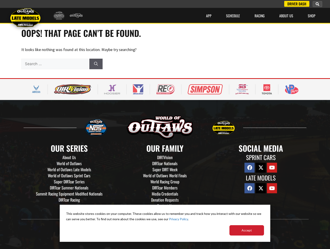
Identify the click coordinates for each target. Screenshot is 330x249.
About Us (286, 15)
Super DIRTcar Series (69, 182)
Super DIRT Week (165, 169)
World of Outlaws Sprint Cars (69, 175)
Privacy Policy (178, 219)
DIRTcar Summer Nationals (69, 188)
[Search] (96, 64)
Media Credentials (165, 194)
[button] (317, 4)
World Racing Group (164, 182)
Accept (247, 230)
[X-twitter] (261, 168)
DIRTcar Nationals (165, 163)
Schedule (233, 15)
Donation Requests (165, 200)
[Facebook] (249, 168)
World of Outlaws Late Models (69, 169)
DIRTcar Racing (69, 200)
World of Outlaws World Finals (165, 175)
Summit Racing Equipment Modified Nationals (69, 194)
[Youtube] (272, 168)
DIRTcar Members (165, 188)
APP (208, 15)
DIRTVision (165, 157)
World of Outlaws (69, 163)
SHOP (311, 15)
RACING (260, 15)
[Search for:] (55, 63)
